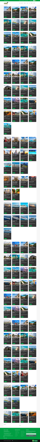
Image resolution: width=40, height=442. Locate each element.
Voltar (20, 425)
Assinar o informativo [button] (31, 435)
